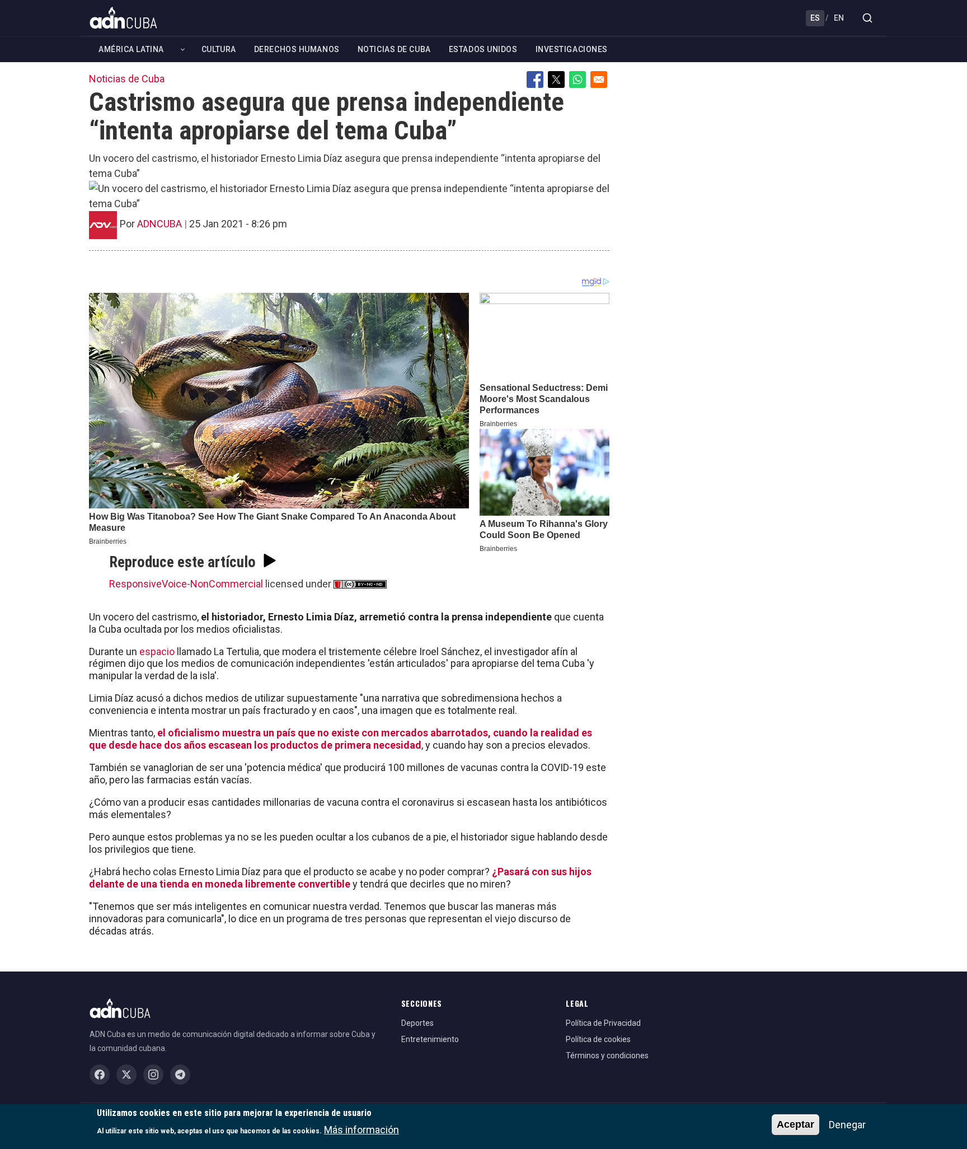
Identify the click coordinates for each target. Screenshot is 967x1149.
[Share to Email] (598, 79)
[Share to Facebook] (535, 79)
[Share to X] (556, 79)
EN (839, 17)
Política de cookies (598, 1039)
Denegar (847, 1125)
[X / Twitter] (126, 1074)
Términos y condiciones (607, 1055)
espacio (157, 651)
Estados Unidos (483, 49)
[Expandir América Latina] (183, 49)
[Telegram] (180, 1074)
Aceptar (795, 1124)
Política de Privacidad (603, 1023)
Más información (361, 1130)
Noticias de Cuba (394, 49)
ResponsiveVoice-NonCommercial (186, 584)
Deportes (417, 1023)
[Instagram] (153, 1074)
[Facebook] (100, 1074)
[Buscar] (867, 18)
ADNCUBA (159, 224)
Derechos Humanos (297, 49)
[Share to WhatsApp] (577, 79)
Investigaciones (572, 49)
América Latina (131, 49)
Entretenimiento (430, 1039)
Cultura (218, 49)
